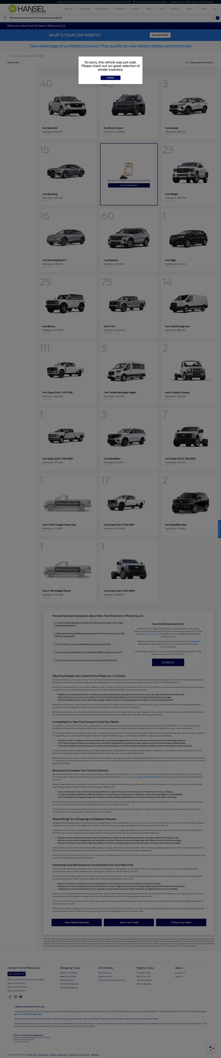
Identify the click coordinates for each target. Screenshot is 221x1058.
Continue (110, 78)
